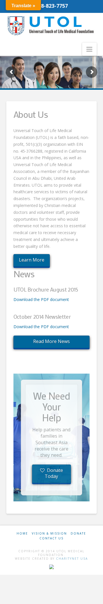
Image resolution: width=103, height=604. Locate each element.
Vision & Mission (49, 533)
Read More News (51, 341)
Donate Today (54, 473)
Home (22, 533)
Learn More (31, 260)
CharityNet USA (72, 559)
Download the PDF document (41, 299)
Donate (78, 533)
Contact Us (51, 538)
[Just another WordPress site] (51, 26)
